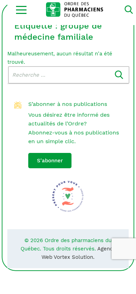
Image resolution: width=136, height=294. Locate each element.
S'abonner (50, 160)
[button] (21, 10)
